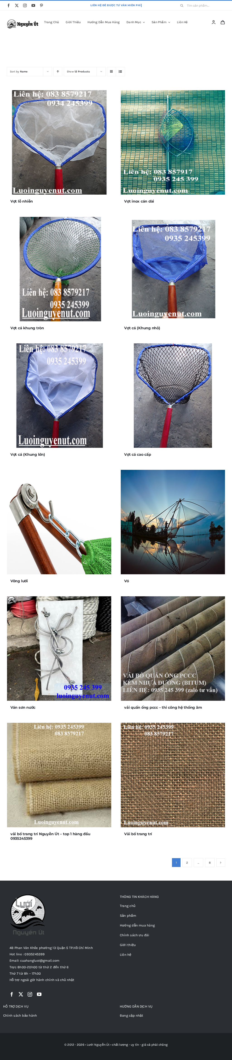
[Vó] (173, 522)
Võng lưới (19, 581)
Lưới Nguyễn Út (98, 1045)
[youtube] (33, 5)
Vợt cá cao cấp (137, 454)
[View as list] (120, 71)
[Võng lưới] (59, 522)
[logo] (23, 21)
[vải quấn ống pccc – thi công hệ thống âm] (173, 648)
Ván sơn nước (22, 707)
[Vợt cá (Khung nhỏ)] (173, 269)
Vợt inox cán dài (139, 201)
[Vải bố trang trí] (173, 775)
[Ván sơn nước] (59, 648)
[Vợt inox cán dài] (173, 142)
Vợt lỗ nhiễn (21, 201)
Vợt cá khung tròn (27, 328)
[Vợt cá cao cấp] (173, 395)
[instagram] (25, 5)
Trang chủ (103, 43)
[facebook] (8, 5)
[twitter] (17, 5)
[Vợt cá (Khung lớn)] (59, 395)
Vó (126, 581)
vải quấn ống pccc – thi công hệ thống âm (163, 707)
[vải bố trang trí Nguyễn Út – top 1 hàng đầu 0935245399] (59, 775)
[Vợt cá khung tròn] (59, 269)
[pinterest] (41, 5)
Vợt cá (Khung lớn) (27, 454)
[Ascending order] (57, 71)
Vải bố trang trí (138, 834)
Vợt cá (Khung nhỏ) (142, 328)
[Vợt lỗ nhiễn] (59, 142)
